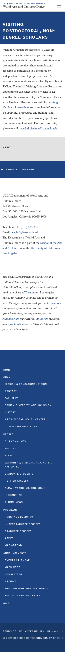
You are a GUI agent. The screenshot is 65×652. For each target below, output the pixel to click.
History (10, 412)
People (8, 434)
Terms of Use (12, 631)
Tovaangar (31, 292)
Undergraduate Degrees (23, 524)
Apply (7, 147)
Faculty (10, 448)
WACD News (12, 567)
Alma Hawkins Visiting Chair (25, 488)
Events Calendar (17, 560)
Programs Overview (19, 517)
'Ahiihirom (42, 318)
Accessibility (34, 631)
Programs (10, 510)
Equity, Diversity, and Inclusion (28, 405)
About (7, 377)
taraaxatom (54, 303)
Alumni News (14, 502)
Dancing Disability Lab (21, 426)
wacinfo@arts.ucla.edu (25, 232)
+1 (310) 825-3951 (28, 227)
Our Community (16, 441)
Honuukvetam (10, 318)
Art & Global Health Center (25, 419)
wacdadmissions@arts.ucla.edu (39, 128)
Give (6, 603)
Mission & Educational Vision (26, 384)
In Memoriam (13, 495)
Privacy (53, 631)
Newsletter (13, 574)
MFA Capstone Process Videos (26, 588)
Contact (11, 391)
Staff (9, 455)
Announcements (14, 553)
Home (7, 370)
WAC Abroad (13, 545)
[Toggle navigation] (59, 5)
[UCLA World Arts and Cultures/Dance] (24, 5)
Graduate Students (19, 473)
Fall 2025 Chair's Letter (23, 595)
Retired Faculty (16, 480)
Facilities (12, 398)
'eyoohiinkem (16, 324)
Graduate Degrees (18, 531)
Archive (10, 581)
